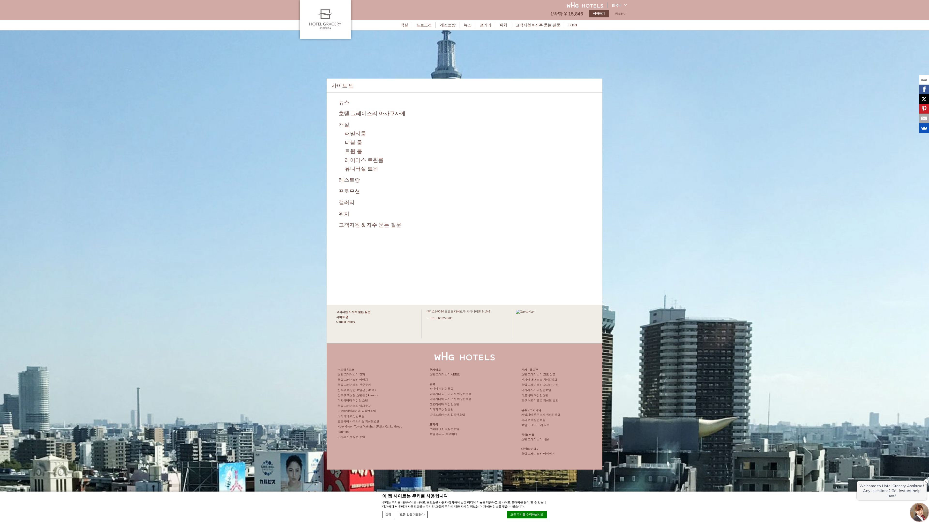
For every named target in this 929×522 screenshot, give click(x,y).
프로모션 (424, 25)
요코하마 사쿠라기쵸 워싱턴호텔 (358, 421)
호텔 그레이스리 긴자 (351, 374)
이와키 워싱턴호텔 (441, 409)
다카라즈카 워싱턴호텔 (536, 390)
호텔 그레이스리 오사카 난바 (539, 384)
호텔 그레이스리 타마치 (352, 379)
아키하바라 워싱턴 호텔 (352, 400)
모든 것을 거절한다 (412, 514)
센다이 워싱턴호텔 (441, 388)
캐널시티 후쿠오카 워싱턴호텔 (541, 414)
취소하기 (621, 13)
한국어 (617, 5)
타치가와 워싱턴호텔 (350, 416)
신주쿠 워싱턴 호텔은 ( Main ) (356, 390)
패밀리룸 (355, 133)
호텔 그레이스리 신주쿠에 (354, 384)
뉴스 (468, 25)
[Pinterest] (924, 109)
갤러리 (485, 25)
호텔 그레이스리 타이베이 (538, 453)
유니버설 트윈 (361, 169)
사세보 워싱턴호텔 (533, 420)
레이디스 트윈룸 (364, 160)
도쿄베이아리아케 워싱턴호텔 (356, 411)
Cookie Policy (345, 322)
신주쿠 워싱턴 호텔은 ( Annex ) (357, 395)
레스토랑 (448, 25)
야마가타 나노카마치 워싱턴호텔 (450, 394)
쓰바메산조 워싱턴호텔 (444, 429)
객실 (404, 25)
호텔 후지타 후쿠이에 (443, 434)
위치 (503, 25)
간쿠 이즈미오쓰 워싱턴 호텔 (539, 400)
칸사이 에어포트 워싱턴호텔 (539, 379)
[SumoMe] (924, 128)
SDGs (573, 25)
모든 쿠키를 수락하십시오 (527, 514)
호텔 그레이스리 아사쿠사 (354, 405)
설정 (388, 514)
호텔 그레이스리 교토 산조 (538, 374)
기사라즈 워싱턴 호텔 (351, 437)
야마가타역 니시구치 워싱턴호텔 (450, 399)
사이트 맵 (342, 317)
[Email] (924, 118)
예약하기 (599, 13)
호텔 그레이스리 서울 (535, 439)
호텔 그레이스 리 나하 (535, 425)
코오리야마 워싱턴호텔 (444, 404)
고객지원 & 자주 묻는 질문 (538, 25)
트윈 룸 (353, 151)
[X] (924, 99)
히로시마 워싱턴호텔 (534, 395)
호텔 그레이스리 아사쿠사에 (372, 113)
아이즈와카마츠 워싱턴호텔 (447, 414)
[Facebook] (924, 89)
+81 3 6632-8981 (441, 318)
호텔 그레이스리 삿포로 (444, 374)
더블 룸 (353, 142)
